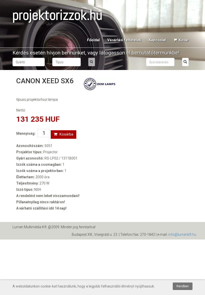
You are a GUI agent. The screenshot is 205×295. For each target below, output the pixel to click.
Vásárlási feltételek (124, 40)
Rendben (182, 286)
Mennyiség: (26, 134)
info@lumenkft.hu (182, 234)
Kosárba (65, 134)
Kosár (183, 40)
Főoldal (93, 40)
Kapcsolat (157, 40)
